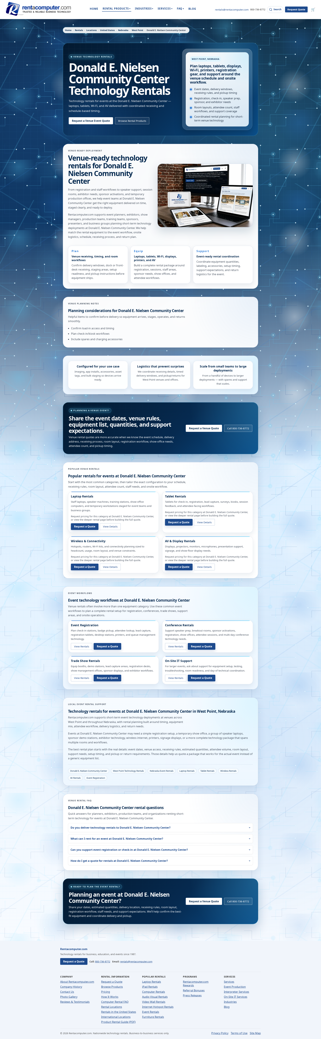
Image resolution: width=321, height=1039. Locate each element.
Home (68, 30)
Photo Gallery (68, 997)
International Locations (116, 1017)
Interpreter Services (236, 992)
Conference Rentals (179, 625)
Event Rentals (150, 1012)
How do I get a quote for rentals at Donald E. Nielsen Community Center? (119, 861)
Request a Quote (84, 526)
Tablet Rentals (175, 496)
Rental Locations (111, 1007)
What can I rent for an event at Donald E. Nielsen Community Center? (117, 839)
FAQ (180, 8)
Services (229, 982)
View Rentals (81, 646)
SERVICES (165, 8)
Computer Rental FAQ (115, 1002)
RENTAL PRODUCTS (117, 8)
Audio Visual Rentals (155, 997)
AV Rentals (75, 777)
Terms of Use (239, 1033)
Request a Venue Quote (204, 428)
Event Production (235, 987)
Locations (91, 30)
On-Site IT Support (178, 661)
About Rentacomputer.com (77, 982)
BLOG (192, 8)
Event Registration (84, 625)
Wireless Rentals (228, 770)
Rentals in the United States (118, 1012)
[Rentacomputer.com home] (37, 9)
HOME (94, 8)
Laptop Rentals (82, 496)
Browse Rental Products (132, 120)
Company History (71, 987)
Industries (230, 1002)
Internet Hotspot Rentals (158, 1007)
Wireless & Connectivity (88, 541)
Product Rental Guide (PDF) (118, 1022)
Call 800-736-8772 (238, 428)
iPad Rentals (150, 987)
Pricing (105, 992)
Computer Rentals (153, 992)
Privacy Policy (219, 1033)
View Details (110, 526)
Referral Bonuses (194, 990)
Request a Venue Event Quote (91, 120)
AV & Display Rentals (180, 541)
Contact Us (67, 992)
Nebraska (123, 30)
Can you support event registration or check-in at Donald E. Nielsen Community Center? (129, 850)
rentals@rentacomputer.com (232, 9)
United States (107, 30)
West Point (137, 30)
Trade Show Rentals (85, 661)
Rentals (79, 30)
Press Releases (192, 995)
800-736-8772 (257, 9)
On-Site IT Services (235, 997)
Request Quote (296, 9)
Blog (227, 1007)
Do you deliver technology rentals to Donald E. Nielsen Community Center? (121, 827)
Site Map (255, 1033)
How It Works (109, 997)
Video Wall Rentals (153, 1002)
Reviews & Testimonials (75, 1002)
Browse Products (112, 987)
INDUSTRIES (144, 8)
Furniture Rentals (153, 1017)
